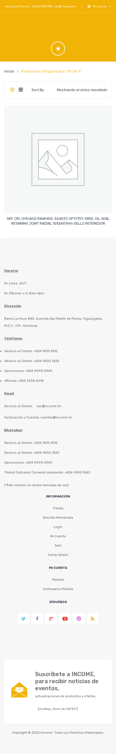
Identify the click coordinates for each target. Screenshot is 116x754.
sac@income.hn (65, 6)
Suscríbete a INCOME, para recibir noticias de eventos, (67, 681)
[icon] (58, 48)
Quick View (59, 204)
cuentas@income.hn (56, 417)
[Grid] (12, 90)
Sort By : (39, 90)
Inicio (9, 71)
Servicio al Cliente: (18, 406)
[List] (20, 90)
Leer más (58, 221)
